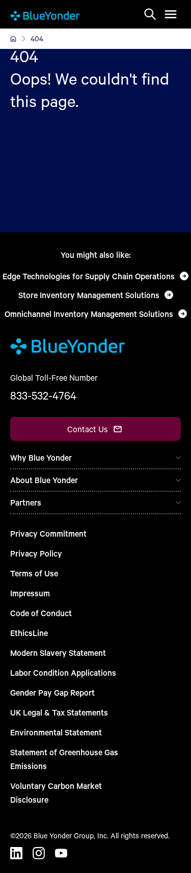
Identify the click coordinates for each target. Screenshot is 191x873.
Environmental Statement (56, 732)
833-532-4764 (43, 395)
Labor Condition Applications (63, 672)
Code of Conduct (41, 612)
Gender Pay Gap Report (52, 692)
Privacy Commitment (48, 533)
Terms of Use (34, 573)
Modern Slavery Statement (58, 652)
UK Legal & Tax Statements (59, 712)
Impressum (30, 593)
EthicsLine (29, 632)
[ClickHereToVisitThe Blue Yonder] (13, 39)
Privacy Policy (36, 553)
